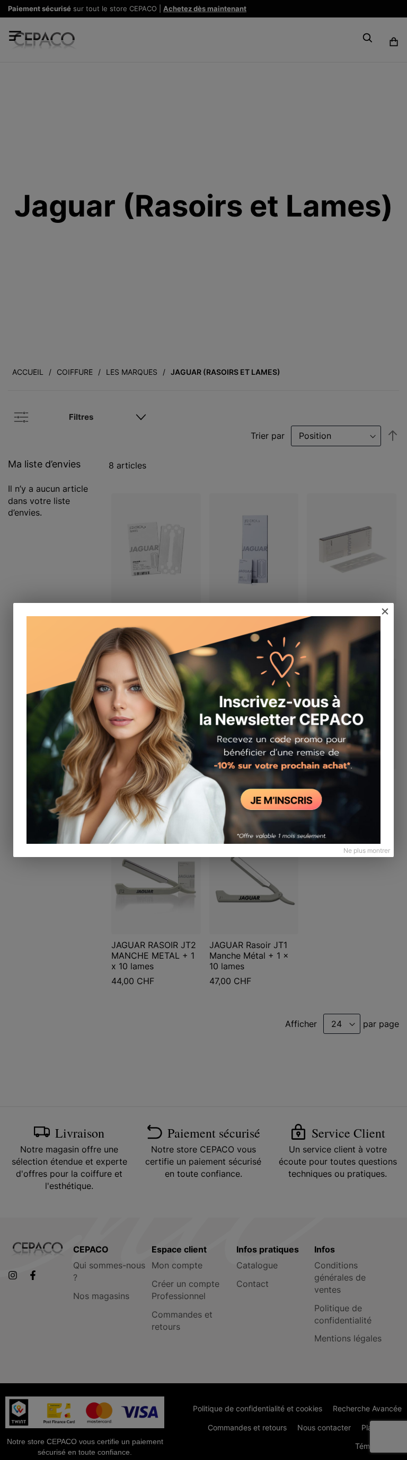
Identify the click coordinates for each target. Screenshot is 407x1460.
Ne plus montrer (366, 850)
